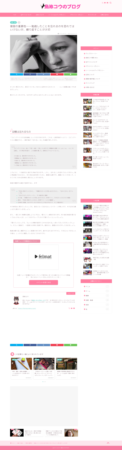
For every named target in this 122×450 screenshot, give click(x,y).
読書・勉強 (13, 22)
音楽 (97, 305)
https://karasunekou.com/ (27, 308)
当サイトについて (26, 15)
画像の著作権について (93, 79)
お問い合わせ (105, 15)
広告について (40, 15)
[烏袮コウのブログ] (61, 8)
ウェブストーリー (91, 53)
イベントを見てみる (43, 282)
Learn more (69, 79)
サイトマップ (92, 15)
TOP (14, 15)
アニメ (97, 287)
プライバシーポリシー (77, 15)
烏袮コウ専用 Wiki (92, 58)
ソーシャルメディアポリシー (57, 15)
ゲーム (97, 291)
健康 (97, 296)
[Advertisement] (43, 112)
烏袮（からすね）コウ (38, 300)
